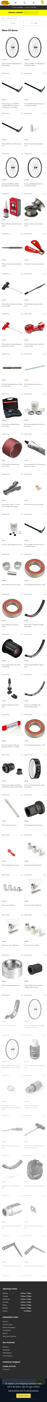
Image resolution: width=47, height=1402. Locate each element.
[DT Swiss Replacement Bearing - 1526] (34, 728)
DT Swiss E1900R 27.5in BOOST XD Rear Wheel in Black (34, 64)
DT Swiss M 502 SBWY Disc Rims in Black (34, 665)
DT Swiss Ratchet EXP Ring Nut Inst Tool (11, 1227)
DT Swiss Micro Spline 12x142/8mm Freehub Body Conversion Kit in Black (12, 786)
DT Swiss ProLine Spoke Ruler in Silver (33, 385)
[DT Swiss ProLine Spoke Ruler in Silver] (34, 368)
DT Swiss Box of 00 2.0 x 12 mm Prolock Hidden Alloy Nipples (11, 505)
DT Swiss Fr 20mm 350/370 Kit (32, 905)
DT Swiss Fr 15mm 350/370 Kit (10, 945)
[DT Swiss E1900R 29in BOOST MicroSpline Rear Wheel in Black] (12, 167)
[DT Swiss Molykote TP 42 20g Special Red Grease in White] (34, 448)
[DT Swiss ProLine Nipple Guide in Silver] (34, 287)
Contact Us (6, 1369)
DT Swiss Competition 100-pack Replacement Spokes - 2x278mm (10, 746)
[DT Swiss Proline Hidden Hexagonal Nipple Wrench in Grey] (34, 1129)
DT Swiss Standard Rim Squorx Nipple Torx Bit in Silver (12, 385)
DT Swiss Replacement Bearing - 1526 (34, 745)
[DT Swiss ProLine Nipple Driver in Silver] (12, 1129)
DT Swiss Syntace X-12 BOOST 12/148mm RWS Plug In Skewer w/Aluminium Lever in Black (10, 105)
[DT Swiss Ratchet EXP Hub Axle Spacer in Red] (12, 448)
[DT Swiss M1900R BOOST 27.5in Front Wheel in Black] (34, 167)
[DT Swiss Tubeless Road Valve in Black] (12, 688)
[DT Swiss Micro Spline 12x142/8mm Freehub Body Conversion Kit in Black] (12, 768)
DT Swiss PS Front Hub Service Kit (11, 584)
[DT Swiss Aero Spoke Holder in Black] (34, 1249)
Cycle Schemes (7, 1356)
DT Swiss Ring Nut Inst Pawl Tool (33, 825)
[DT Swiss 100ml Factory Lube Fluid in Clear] (34, 1049)
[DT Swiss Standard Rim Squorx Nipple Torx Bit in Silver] (12, 368)
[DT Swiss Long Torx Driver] (12, 809)
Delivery (5, 1321)
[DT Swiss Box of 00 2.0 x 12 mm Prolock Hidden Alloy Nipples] (12, 488)
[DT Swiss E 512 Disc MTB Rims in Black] (12, 1169)
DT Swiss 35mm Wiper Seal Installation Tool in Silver (31, 1106)
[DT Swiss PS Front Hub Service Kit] (12, 568)
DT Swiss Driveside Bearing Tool (10, 985)
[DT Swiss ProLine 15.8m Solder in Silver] (34, 207)
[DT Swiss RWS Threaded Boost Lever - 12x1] (12, 127)
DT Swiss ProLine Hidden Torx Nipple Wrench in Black (12, 305)
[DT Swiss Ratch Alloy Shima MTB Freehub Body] (12, 648)
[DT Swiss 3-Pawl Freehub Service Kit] (12, 528)
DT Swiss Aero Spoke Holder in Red (11, 1266)
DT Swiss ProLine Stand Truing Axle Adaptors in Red (34, 345)
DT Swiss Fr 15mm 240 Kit (31, 945)
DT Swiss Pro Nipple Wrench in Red (34, 264)
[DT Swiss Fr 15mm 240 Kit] (34, 929)
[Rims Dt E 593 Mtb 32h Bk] (12, 1009)
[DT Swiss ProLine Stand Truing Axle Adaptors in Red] (34, 328)
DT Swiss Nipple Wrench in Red (10, 865)
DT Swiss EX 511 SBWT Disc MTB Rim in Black (33, 625)
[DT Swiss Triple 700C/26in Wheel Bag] (34, 1169)
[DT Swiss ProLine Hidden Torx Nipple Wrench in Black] (12, 287)
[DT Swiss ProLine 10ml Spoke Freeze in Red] (12, 207)
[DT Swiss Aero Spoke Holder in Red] (12, 1249)
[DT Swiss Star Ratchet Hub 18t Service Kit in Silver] (34, 408)
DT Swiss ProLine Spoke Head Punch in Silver (12, 265)
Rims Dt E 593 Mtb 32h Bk (9, 1025)
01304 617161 (9, 1366)
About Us (6, 1347)
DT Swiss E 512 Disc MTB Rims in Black (11, 1186)
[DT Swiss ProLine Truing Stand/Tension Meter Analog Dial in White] (12, 1089)
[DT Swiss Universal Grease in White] (34, 488)
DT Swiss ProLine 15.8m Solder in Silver (33, 224)
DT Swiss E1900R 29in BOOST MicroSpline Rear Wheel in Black (10, 185)
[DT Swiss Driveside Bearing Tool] (12, 969)
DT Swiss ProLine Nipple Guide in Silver (33, 305)
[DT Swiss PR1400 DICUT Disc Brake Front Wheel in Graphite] (34, 1009)
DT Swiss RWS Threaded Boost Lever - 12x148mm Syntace (34, 545)
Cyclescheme (7, 1330)
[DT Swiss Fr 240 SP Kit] (12, 889)
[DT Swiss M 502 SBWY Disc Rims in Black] (34, 648)
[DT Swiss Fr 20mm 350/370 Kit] (34, 889)
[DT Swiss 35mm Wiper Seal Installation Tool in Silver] (34, 1089)
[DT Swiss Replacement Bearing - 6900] (34, 568)
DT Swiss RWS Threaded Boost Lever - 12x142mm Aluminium (34, 104)
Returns (5, 1333)
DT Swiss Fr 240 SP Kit (8, 905)
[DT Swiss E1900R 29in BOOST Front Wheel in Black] (12, 47)
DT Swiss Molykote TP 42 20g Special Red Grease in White (34, 465)
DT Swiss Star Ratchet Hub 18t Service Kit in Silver (34, 425)
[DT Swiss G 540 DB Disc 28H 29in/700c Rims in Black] (34, 688)
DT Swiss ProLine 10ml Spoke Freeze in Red (12, 224)
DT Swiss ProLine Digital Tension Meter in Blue (11, 425)
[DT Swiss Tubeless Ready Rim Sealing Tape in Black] (34, 768)
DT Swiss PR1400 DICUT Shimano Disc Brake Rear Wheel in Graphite (11, 1066)
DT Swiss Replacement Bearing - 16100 (10, 625)
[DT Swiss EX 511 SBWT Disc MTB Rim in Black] (34, 608)
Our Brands (6, 1350)
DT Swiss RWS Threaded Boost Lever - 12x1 (12, 144)
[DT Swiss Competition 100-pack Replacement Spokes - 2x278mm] (12, 728)
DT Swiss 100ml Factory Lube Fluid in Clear (34, 1066)
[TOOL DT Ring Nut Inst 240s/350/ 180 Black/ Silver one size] (34, 969)
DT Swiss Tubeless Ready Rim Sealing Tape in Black (34, 786)
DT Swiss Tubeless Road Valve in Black (10, 706)
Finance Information (9, 1327)
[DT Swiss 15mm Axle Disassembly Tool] (34, 127)
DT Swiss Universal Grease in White (33, 504)
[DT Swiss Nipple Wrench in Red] (12, 849)
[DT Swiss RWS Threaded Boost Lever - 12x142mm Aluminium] (34, 87)
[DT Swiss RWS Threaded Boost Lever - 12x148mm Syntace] (34, 528)
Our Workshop (7, 1353)
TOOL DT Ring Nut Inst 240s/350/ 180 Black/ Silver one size (33, 986)
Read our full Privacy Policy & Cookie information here (23, 1390)
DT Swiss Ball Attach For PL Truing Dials (33, 1227)
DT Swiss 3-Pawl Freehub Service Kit (12, 544)
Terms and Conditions (9, 1336)
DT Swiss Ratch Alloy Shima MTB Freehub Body (11, 665)
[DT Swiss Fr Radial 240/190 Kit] (34, 849)
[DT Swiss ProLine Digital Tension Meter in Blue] (12, 408)
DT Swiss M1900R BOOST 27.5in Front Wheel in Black (33, 185)
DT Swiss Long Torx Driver (9, 825)
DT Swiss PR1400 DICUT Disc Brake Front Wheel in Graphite (34, 1026)
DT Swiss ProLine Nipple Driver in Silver (11, 1146)
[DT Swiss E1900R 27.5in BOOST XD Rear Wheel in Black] (34, 47)
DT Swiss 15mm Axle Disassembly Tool (33, 144)
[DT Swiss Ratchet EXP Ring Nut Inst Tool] (12, 1209)
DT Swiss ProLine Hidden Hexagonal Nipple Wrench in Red (12, 345)
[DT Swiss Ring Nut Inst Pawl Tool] (34, 809)
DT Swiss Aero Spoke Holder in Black (34, 1266)
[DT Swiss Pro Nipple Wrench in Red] (34, 247)
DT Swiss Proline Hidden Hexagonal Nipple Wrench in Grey (34, 1146)
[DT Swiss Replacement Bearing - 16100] (12, 608)
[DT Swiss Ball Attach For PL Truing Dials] (34, 1209)
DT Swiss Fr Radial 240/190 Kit (32, 865)
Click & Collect (8, 1324)
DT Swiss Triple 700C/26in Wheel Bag (34, 1186)
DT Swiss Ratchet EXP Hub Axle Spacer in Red (10, 465)
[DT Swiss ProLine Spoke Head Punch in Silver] (12, 247)
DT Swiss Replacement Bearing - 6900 (34, 584)
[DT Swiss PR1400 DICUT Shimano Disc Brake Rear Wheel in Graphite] (12, 1049)
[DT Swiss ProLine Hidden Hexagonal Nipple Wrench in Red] (12, 328)
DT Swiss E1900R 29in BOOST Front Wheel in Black (12, 64)
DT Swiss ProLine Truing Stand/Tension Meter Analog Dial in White (11, 1107)
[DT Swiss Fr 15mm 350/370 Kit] (12, 929)
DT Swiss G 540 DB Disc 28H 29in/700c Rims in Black (32, 706)
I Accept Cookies (23, 1395)
